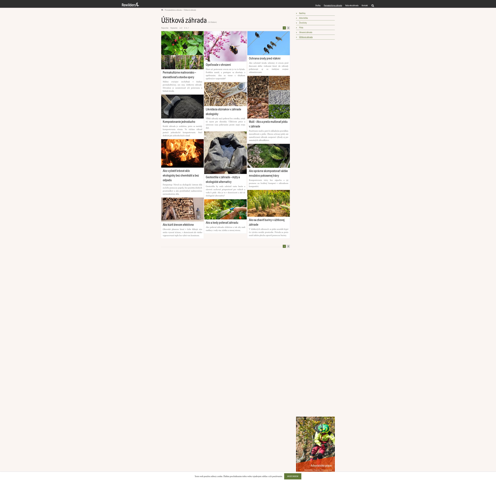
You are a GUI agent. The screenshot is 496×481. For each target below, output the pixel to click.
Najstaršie (174, 28)
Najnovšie (165, 28)
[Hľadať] (372, 5)
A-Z (181, 28)
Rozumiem (292, 476)
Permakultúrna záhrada (173, 10)
